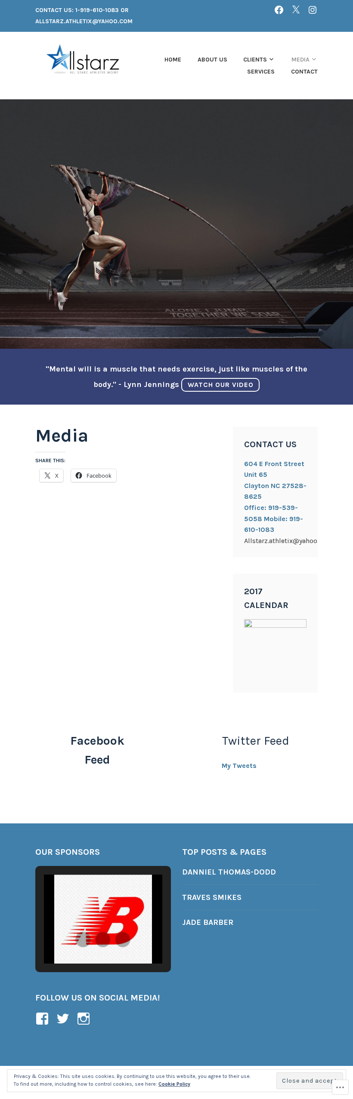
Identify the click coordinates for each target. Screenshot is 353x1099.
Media (300, 59)
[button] (83, 939)
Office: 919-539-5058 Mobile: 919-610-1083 (273, 518)
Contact (304, 71)
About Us (212, 59)
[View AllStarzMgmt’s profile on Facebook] (43, 1018)
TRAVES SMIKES (212, 897)
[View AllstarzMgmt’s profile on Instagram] (85, 1018)
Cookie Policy (174, 1084)
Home (172, 59)
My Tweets (239, 765)
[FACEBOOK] (279, 9)
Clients (255, 59)
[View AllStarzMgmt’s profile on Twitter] (64, 1018)
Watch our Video (221, 385)
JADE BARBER (207, 922)
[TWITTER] (296, 9)
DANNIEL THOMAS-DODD (229, 872)
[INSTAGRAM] (312, 9)
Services (261, 71)
